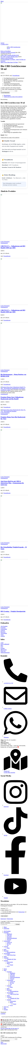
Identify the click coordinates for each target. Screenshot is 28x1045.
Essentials (7, 52)
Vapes (2, 634)
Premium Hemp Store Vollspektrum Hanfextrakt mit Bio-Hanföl (12, 398)
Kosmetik (13, 52)
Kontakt (3, 648)
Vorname (3, 908)
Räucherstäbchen (11, 952)
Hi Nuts (9, 943)
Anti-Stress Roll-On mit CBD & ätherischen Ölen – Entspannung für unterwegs (12, 483)
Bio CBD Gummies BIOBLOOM (9, 56)
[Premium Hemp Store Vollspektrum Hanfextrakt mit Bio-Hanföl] (14, 388)
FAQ (2, 647)
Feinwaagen (10, 962)
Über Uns (3, 651)
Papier (11, 964)
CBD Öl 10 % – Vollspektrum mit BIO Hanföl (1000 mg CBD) (13, 247)
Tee (8, 945)
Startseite (3, 52)
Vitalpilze (9, 997)
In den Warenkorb (5, 92)
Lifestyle (3, 630)
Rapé (8, 988)
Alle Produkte (4, 626)
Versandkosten (15, 75)
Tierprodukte (4, 633)
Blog (2, 645)
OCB (8, 966)
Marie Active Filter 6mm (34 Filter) (9, 62)
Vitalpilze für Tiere (11, 959)
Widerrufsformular (5, 652)
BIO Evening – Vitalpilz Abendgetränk (13, 611)
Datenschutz (21, 912)
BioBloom (9, 934)
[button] (5, 241)
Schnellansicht (4, 243)
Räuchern (3, 632)
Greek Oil (9, 942)
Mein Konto (4, 649)
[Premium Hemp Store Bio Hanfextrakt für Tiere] (14, 411)
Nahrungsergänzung (12, 938)
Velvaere (9, 939)
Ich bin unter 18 (15, 1028)
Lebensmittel (4, 629)
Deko (8, 948)
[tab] (7, 95)
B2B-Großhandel (5, 644)
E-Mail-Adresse (5, 910)
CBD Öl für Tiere (11, 955)
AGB (2, 642)
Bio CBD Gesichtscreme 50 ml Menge (12, 89)
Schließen (3, 1013)
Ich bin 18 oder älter (6, 1028)
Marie (8, 963)
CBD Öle (9, 935)
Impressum (3, 918)
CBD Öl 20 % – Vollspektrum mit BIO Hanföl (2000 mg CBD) (13, 311)
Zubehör (3, 636)
